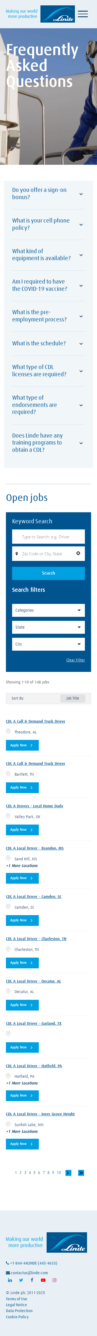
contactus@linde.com (29, 1273)
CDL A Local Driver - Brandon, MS (35, 848)
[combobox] (48, 553)
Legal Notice (16, 1305)
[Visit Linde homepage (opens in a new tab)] (40, 14)
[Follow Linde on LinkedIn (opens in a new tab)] (10, 1280)
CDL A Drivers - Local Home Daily (34, 806)
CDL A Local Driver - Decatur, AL (33, 981)
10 (59, 1173)
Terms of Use (16, 1299)
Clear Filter (75, 660)
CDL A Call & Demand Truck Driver (35, 721)
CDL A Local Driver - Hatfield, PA (34, 1066)
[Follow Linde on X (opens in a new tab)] (21, 1280)
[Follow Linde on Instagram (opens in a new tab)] (54, 1280)
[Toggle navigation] (83, 14)
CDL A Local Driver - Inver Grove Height (40, 1114)
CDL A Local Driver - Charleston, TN (36, 939)
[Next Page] (68, 1173)
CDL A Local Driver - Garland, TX (33, 1024)
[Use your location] (78, 553)
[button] (48, 610)
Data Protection (19, 1311)
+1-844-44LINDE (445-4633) (33, 1263)
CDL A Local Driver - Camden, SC (33, 897)
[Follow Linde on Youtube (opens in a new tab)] (43, 1280)
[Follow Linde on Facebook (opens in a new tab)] (32, 1280)
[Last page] (81, 1173)
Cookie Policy (17, 1317)
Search (48, 573)
